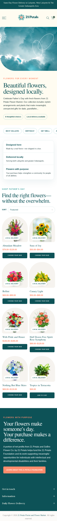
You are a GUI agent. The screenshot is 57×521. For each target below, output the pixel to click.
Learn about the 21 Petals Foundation (24, 470)
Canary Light (36, 291)
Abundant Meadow (12, 245)
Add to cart (42, 395)
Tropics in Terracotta (40, 385)
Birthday (30, 131)
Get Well (45, 131)
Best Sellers (12, 131)
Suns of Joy (35, 245)
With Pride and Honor (13, 337)
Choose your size (15, 255)
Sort (4, 210)
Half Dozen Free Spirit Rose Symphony (41, 338)
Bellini (5, 291)
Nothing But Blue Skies (14, 385)
